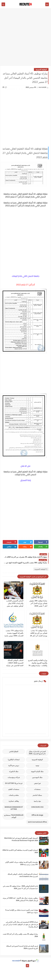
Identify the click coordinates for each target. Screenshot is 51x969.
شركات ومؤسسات (14, 777)
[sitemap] (27, 965)
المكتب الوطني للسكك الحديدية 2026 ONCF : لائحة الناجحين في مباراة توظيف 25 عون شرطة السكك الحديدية (14, 665)
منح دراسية (37, 801)
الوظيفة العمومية (41, 69)
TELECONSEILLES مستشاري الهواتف (13, 816)
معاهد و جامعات (14, 795)
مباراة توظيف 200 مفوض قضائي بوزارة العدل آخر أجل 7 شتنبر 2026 (38, 603)
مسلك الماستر (37, 795)
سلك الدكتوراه (13, 771)
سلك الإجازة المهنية (37, 771)
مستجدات (37, 789)
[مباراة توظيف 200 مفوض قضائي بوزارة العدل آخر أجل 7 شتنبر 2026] (37, 590)
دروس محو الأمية (13, 765)
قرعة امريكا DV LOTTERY (13, 783)
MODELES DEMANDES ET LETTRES (14, 808)
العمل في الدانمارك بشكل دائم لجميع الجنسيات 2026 (37, 752)
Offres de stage (37, 815)
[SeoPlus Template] (37, 960)
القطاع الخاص (13, 751)
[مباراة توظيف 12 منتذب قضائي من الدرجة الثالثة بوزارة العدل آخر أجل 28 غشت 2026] (37, 620)
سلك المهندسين (37, 777)
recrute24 (16, 961)
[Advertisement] (25, 38)
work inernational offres (37, 822)
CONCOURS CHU (37, 807)
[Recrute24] (23, 965)
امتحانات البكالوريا (14, 759)
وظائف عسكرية (14, 801)
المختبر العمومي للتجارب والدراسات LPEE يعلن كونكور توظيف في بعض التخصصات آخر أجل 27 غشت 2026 (14, 606)
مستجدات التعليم (13, 789)
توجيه (37, 765)
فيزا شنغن (37, 783)
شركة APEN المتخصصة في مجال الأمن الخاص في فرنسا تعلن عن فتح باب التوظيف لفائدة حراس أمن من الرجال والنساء (20, 924)
